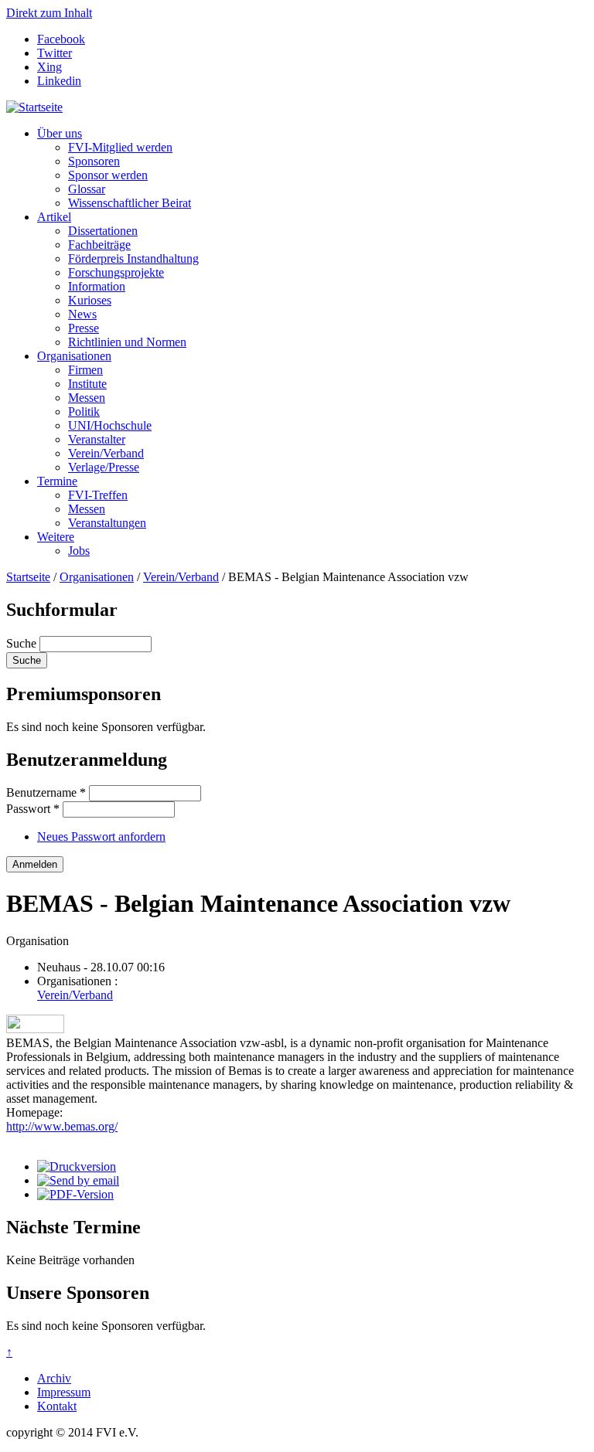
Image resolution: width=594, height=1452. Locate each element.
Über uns (59, 133)
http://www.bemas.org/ (62, 1126)
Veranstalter (96, 439)
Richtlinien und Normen (127, 342)
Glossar (86, 189)
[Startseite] (34, 107)
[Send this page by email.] (78, 1180)
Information (96, 286)
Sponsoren (94, 161)
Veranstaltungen (107, 522)
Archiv (54, 1378)
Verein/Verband (106, 453)
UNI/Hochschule (110, 425)
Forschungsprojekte (116, 272)
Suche (22, 643)
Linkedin (59, 80)
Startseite (28, 576)
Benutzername (46, 792)
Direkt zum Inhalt (49, 12)
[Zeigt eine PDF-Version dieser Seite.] (75, 1194)
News (82, 314)
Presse (83, 328)
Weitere (55, 536)
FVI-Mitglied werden (120, 147)
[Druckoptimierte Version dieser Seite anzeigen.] (76, 1166)
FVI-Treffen (98, 495)
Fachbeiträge (99, 244)
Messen (86, 397)
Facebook (61, 39)
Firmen (85, 369)
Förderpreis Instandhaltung (133, 258)
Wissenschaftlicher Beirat (129, 202)
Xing (49, 66)
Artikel (54, 216)
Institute (87, 383)
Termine (57, 481)
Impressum (63, 1392)
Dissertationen (103, 230)
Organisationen (74, 355)
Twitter (54, 53)
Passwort (33, 808)
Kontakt (57, 1406)
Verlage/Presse (103, 467)
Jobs (79, 550)
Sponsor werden (108, 175)
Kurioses (89, 300)
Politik (84, 411)
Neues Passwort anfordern (101, 836)
